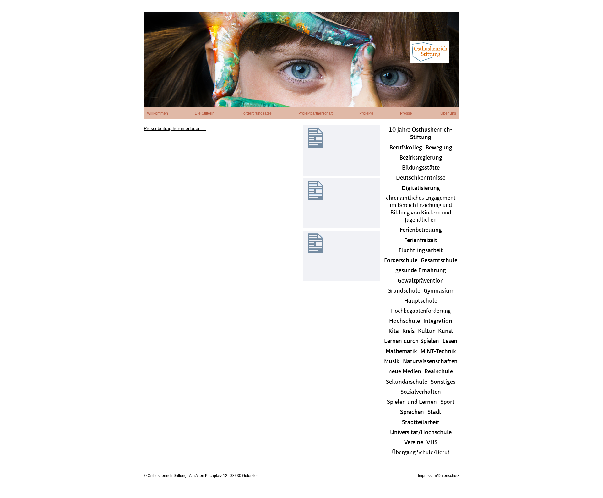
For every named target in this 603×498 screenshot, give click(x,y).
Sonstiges (443, 382)
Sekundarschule (406, 382)
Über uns (448, 113)
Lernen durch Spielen (411, 341)
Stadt (434, 412)
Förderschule (400, 261)
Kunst (445, 331)
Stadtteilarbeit (420, 423)
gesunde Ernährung (420, 271)
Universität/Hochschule (421, 433)
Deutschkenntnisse (420, 178)
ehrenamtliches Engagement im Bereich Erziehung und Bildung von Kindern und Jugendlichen (420, 209)
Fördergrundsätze (256, 113)
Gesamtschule (439, 261)
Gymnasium (439, 291)
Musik (391, 362)
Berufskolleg (405, 148)
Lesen (450, 341)
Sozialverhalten (420, 392)
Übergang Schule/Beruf (420, 453)
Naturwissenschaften (430, 362)
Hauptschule (420, 301)
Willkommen (157, 113)
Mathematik (401, 352)
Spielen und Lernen (412, 402)
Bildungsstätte (421, 168)
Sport (447, 402)
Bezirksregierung (420, 158)
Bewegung (439, 148)
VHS (431, 443)
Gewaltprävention (421, 281)
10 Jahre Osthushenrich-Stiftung (421, 134)
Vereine (413, 443)
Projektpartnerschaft (315, 113)
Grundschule (403, 291)
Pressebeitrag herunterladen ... (175, 128)
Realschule (439, 372)
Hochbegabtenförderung (421, 311)
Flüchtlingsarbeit (421, 251)
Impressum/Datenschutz (438, 476)
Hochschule (404, 321)
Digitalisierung (421, 189)
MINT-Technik (438, 352)
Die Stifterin (205, 113)
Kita (393, 331)
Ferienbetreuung (421, 230)
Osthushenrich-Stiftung (301, 59)
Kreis (408, 331)
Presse (406, 113)
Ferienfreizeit (420, 241)
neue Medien (404, 372)
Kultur (426, 331)
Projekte (366, 113)
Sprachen (412, 412)
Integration (437, 321)
